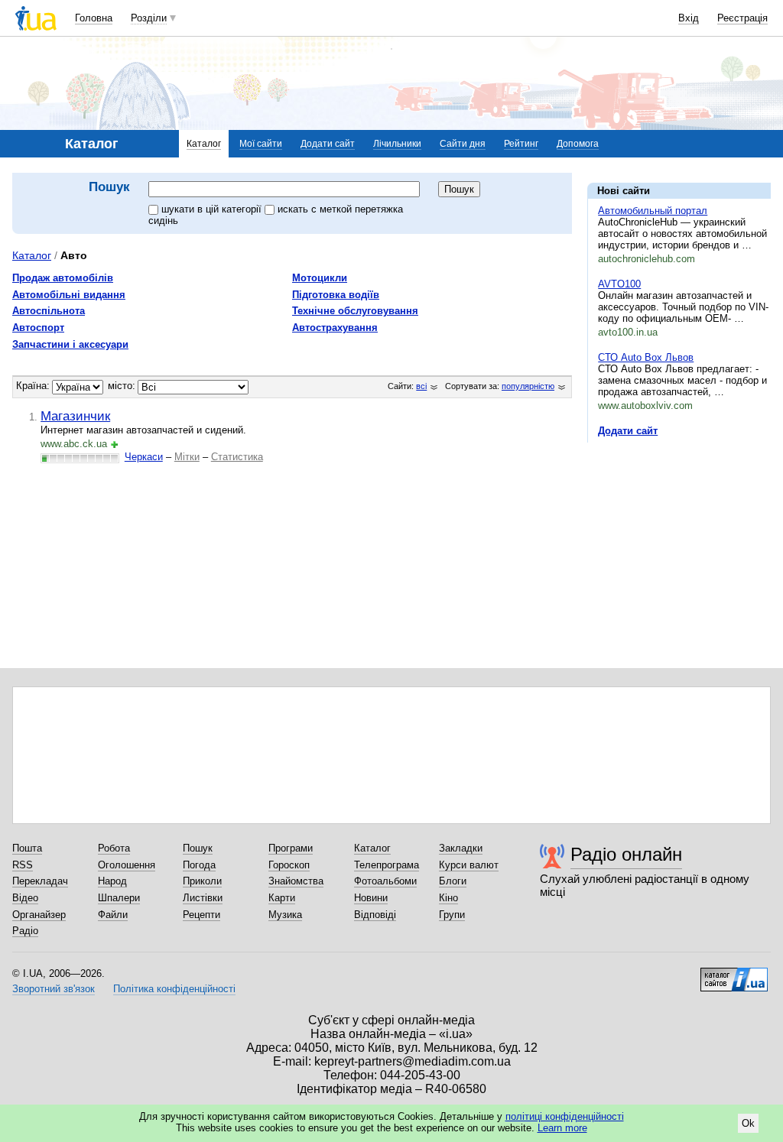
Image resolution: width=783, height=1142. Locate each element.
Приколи (202, 881)
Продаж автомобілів (62, 278)
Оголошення (126, 865)
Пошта (27, 848)
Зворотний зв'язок (53, 988)
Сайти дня (463, 143)
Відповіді (375, 914)
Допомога (578, 143)
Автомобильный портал (652, 210)
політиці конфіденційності (564, 1116)
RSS (22, 865)
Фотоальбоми (385, 881)
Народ (112, 881)
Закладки (460, 848)
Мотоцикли (319, 278)
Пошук (198, 848)
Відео (25, 898)
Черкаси (144, 456)
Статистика (237, 456)
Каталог (204, 143)
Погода (199, 865)
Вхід (688, 18)
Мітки (187, 456)
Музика (285, 914)
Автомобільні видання (68, 294)
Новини (371, 898)
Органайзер (39, 914)
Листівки (203, 898)
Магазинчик (75, 415)
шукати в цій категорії (213, 209)
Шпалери (119, 898)
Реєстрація (742, 18)
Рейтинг (521, 143)
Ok (748, 1123)
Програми (290, 848)
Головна (93, 18)
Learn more (562, 1128)
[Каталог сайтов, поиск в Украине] (734, 974)
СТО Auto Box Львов (646, 357)
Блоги (452, 881)
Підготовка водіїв (335, 294)
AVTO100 (619, 284)
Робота (114, 848)
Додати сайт (328, 143)
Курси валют (469, 865)
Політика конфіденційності (174, 988)
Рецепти (201, 914)
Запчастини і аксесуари (70, 344)
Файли (113, 914)
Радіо (25, 930)
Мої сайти (260, 143)
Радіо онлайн (626, 854)
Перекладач (40, 881)
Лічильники (397, 143)
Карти (281, 898)
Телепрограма (386, 865)
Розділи (149, 18)
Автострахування (335, 327)
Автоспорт (38, 327)
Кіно (448, 898)
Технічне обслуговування (355, 310)
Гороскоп (289, 865)
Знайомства (295, 881)
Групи (452, 914)
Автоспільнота (48, 310)
